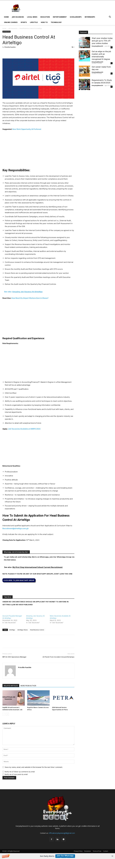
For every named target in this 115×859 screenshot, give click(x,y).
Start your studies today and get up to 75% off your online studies (102, 40)
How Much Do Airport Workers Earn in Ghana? (29, 298)
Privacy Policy (78, 851)
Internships (90, 17)
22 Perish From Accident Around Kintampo (58, 657)
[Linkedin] (20, 52)
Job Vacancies (18, 17)
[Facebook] (4, 52)
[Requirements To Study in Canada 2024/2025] (84, 84)
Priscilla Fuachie (9, 47)
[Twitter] (10, 52)
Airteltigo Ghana (23, 630)
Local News (32, 17)
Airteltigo (12, 630)
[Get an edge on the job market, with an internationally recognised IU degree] (84, 55)
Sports (24, 22)
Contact (105, 851)
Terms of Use (97, 851)
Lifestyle (34, 22)
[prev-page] (3, 714)
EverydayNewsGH (97, 46)
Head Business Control (37, 630)
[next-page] (7, 714)
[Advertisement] (38, 149)
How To (44, 22)
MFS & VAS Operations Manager (14, 657)
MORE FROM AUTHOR (28, 686)
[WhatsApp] (15, 52)
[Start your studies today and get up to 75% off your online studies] (84, 42)
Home (6, 17)
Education (45, 17)
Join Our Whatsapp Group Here (65, 856)
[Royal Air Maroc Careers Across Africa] (38, 698)
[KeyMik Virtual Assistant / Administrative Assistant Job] (13, 698)
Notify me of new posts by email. (16, 774)
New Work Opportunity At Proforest (26, 129)
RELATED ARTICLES (11, 686)
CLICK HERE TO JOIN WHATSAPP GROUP (18, 580)
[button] (57, 856)
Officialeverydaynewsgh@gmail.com (62, 833)
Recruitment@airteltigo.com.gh (15, 528)
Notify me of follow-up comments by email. (20, 772)
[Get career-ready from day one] (84, 71)
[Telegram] (25, 52)
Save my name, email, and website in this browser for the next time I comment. (34, 767)
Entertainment (60, 17)
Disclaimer (87, 851)
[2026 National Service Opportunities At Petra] (63, 698)
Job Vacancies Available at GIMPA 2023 (24, 429)
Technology (56, 22)
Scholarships (76, 17)
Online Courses (11, 22)
